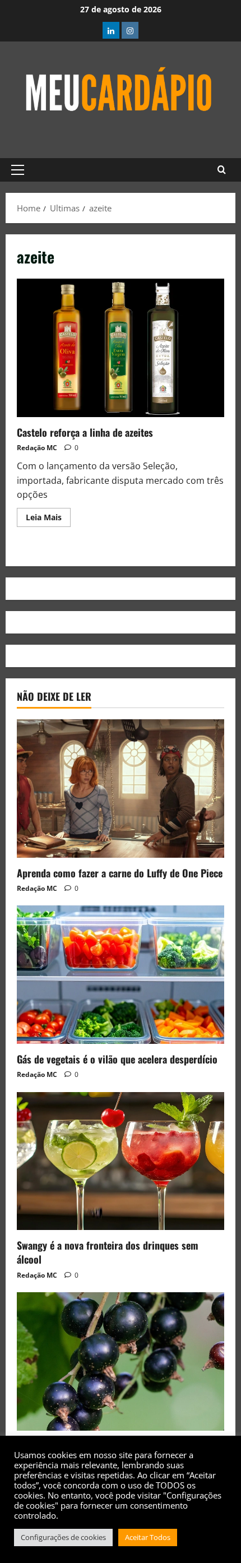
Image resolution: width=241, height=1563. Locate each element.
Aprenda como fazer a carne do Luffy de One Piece (120, 873)
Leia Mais (48, 515)
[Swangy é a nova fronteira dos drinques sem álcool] (120, 1161)
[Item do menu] (111, 30)
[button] (18, 170)
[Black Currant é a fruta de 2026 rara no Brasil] (120, 1361)
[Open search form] (221, 170)
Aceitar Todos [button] (147, 1537)
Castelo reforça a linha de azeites (120, 348)
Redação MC (37, 447)
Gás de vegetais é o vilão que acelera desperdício (117, 1059)
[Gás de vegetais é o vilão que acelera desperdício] (120, 974)
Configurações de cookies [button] (63, 1537)
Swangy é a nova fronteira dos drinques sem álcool (107, 1252)
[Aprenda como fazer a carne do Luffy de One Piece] (120, 788)
